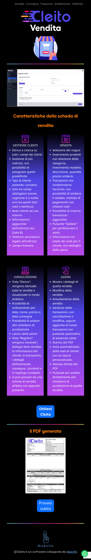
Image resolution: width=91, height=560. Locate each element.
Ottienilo (77, 4)
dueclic (72, 551)
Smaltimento (62, 4)
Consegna (32, 4)
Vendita (19, 4)
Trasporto (46, 4)
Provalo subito (45, 505)
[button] (84, 553)
